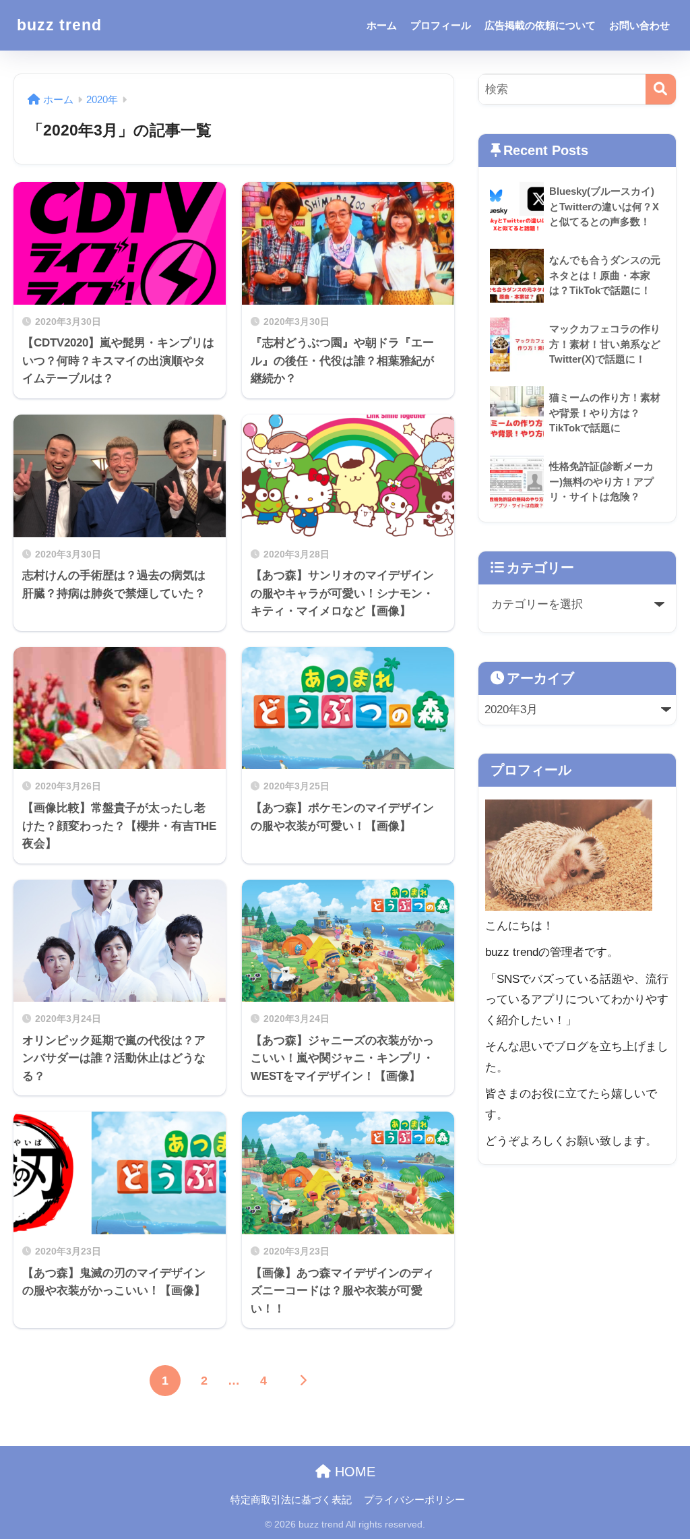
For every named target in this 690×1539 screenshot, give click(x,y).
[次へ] (302, 1380)
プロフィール (440, 25)
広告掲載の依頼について (540, 25)
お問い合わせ (639, 25)
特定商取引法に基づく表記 (291, 1500)
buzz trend (59, 25)
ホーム (382, 25)
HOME (353, 1471)
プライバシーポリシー (414, 1500)
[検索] (661, 89)
